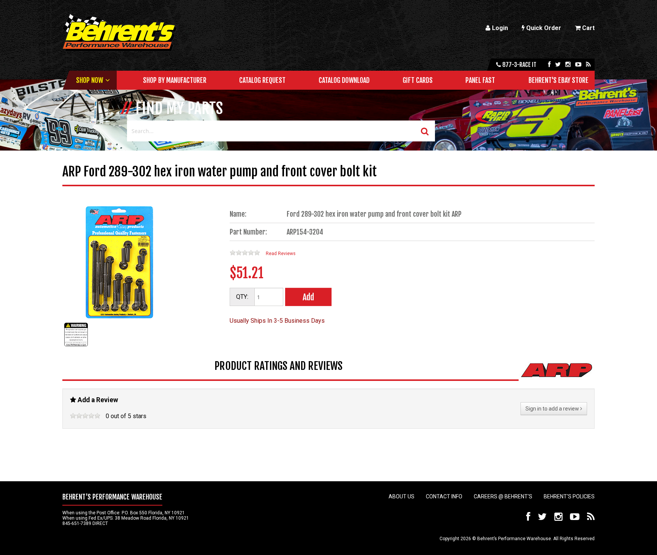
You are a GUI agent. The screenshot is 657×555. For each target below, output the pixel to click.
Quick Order (543, 28)
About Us (401, 496)
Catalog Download (344, 80)
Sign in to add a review (552, 409)
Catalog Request (262, 80)
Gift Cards (418, 80)
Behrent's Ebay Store (558, 80)
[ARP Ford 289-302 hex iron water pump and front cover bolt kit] (76, 346)
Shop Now (89, 80)
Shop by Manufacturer (174, 80)
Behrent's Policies (569, 496)
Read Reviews (280, 253)
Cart (588, 28)
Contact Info (444, 496)
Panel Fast (480, 80)
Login (499, 28)
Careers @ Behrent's (503, 496)
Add (308, 297)
